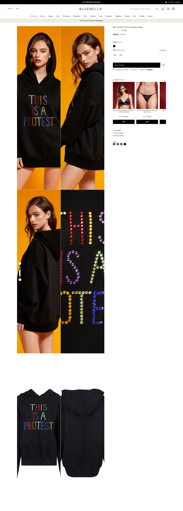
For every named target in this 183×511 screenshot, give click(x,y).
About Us (10, 8)
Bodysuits (109, 16)
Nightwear (118, 16)
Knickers (93, 16)
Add (123, 122)
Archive (150, 16)
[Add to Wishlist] (163, 65)
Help (17, 8)
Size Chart (162, 50)
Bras (85, 16)
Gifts (134, 16)
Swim (100, 16)
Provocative (66, 16)
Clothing (141, 16)
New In (43, 16)
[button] (129, 2)
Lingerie (50, 16)
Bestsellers (76, 16)
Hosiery (127, 16)
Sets (57, 16)
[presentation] (164, 81)
